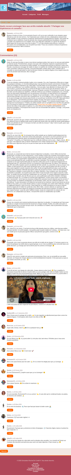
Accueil (24, 14)
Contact (35, 471)
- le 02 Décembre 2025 (15, 336)
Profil (39, 14)
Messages (45, 14)
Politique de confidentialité (35, 470)
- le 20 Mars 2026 (14, 404)
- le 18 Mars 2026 (14, 391)
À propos (35, 466)
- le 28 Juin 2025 (14, 33)
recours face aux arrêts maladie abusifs (50, 104)
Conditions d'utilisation (35, 468)
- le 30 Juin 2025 (14, 133)
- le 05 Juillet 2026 (14, 438)
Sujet (8, 22)
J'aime (10, 50)
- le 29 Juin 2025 (14, 80)
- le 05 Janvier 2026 (16, 359)
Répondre (4, 451)
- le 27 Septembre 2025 (17, 313)
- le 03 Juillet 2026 (14, 426)
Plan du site (35, 465)
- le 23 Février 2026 (15, 370)
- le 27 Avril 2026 (14, 415)
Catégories (32, 14)
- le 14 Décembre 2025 (16, 348)
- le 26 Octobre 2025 (16, 325)
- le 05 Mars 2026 (16, 381)
